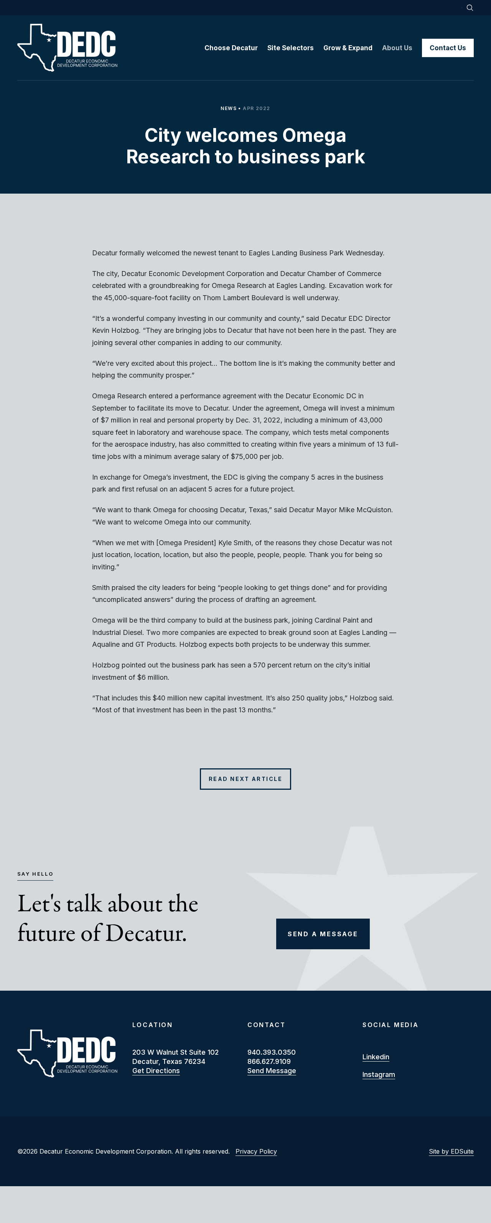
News (229, 108)
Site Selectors (290, 48)
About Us (397, 48)
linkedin (375, 1057)
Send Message (271, 1071)
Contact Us (448, 48)
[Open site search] (470, 8)
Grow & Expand (347, 48)
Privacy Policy (256, 1151)
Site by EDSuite (451, 1151)
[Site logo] (110, 48)
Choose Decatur (231, 48)
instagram (378, 1074)
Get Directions (156, 1071)
